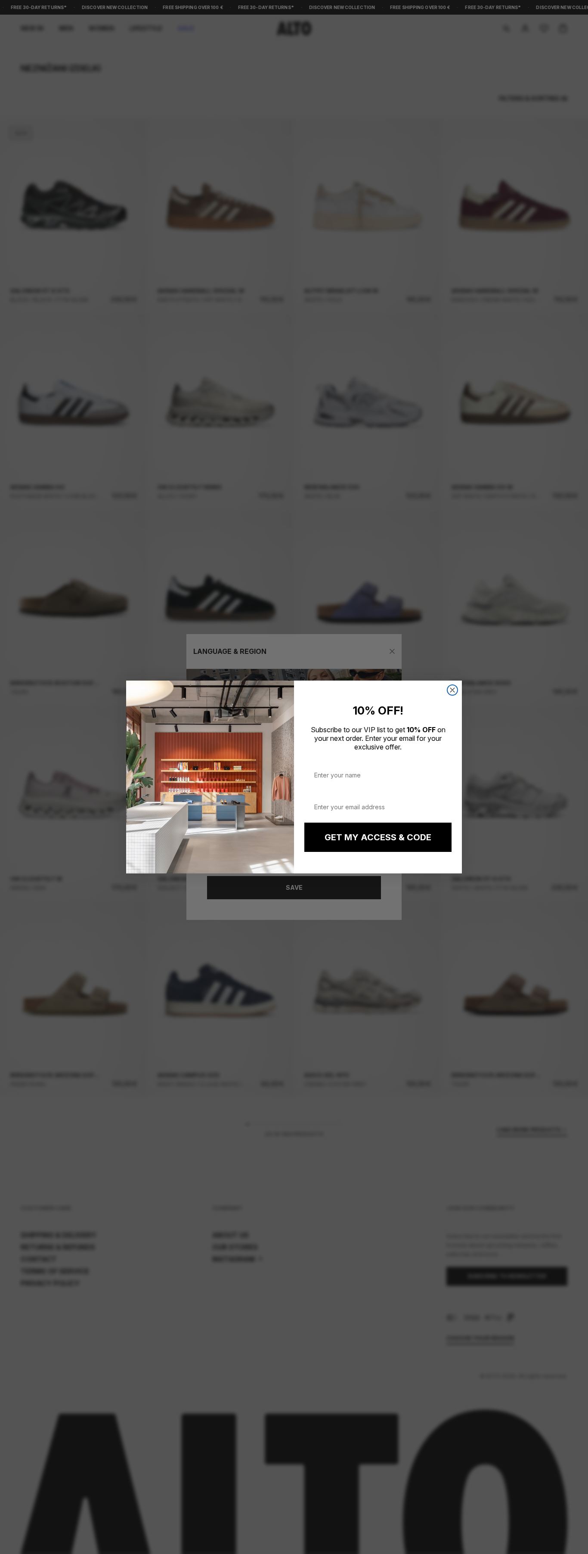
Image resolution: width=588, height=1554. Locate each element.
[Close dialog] (452, 690)
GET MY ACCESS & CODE (378, 837)
